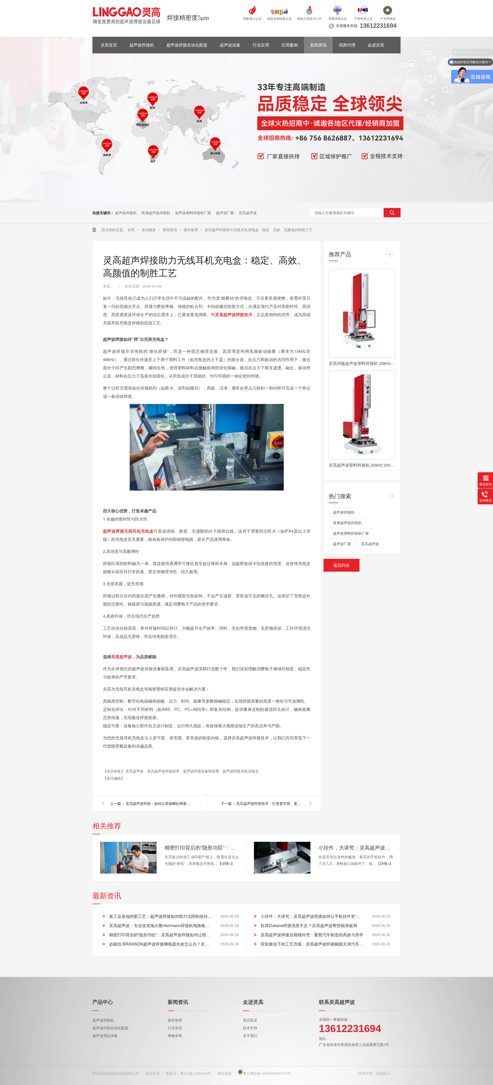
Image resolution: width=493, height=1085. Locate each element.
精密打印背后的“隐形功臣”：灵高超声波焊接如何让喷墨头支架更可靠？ (202, 847)
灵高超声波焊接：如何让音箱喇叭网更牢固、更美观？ (159, 803)
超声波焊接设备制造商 (201, 770)
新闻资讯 (318, 45)
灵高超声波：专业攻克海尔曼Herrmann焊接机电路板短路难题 (160, 925)
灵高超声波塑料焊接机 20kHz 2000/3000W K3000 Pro (362, 465)
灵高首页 (109, 45)
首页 (132, 229)
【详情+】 (226, 863)
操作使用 (191, 229)
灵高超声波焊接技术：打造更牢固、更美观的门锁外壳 (269, 803)
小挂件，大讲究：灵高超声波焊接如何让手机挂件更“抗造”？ (355, 847)
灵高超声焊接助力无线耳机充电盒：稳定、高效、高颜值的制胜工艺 (258, 229)
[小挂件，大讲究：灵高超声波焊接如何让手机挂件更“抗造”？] (282, 858)
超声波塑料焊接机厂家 (193, 212)
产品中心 (102, 1002)
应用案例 (289, 45)
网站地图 (224, 1073)
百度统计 (383, 1073)
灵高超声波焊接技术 (164, 770)
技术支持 (250, 1028)
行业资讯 (175, 1028)
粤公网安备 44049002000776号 (267, 1073)
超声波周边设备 (105, 1036)
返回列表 (341, 565)
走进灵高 (376, 45)
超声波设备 (230, 45)
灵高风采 (250, 1020)
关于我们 (250, 1036)
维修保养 (175, 1036)
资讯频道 (149, 229)
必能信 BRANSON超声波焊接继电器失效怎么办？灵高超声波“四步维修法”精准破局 (160, 944)
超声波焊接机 (141, 45)
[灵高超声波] (246, 200)
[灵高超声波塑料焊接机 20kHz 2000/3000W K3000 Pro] (362, 415)
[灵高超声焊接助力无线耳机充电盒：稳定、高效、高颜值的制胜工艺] (126, 15)
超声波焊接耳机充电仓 (241, 770)
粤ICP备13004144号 (195, 1073)
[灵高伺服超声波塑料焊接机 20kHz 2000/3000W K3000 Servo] (362, 313)
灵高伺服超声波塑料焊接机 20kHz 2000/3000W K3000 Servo (362, 363)
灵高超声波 (248, 212)
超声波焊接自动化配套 (186, 45)
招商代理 (347, 45)
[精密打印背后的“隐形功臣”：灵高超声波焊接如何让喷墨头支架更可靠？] (128, 858)
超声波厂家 (225, 212)
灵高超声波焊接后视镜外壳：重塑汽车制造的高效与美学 (312, 935)
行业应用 (261, 45)
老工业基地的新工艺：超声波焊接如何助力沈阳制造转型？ (160, 916)
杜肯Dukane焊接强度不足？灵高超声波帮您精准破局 (309, 925)
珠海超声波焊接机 (155, 212)
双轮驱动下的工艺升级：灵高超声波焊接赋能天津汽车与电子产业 (312, 944)
